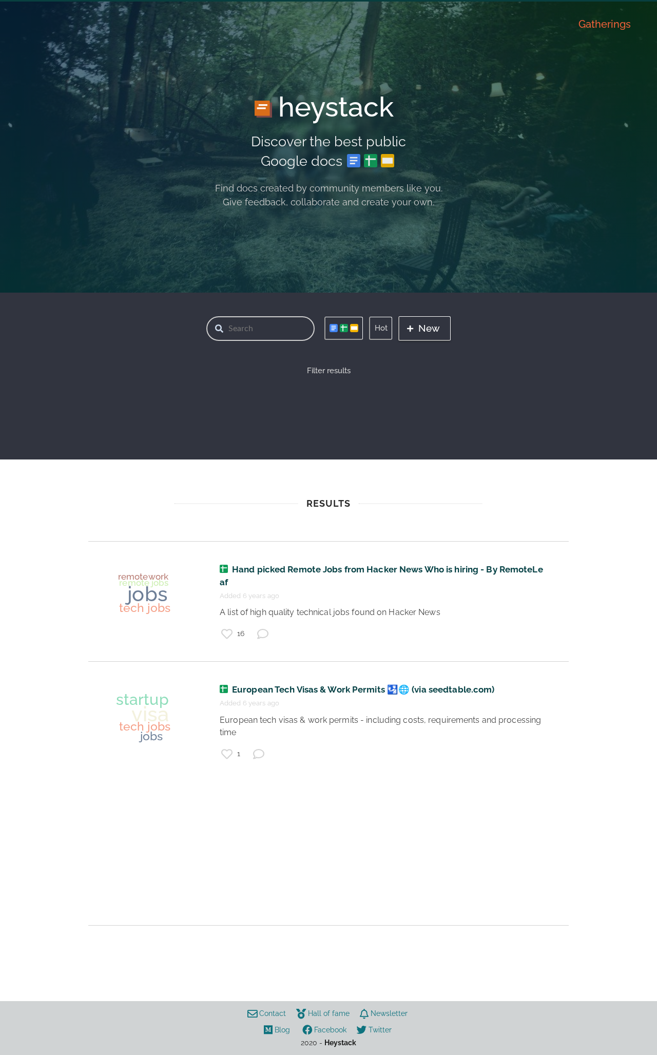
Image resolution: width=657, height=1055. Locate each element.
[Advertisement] (328, 853)
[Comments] (263, 634)
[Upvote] (227, 634)
